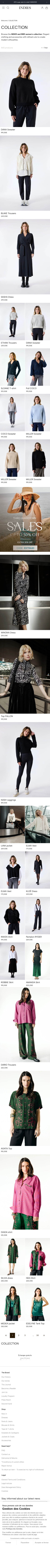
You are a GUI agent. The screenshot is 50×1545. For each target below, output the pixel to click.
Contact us (6, 1454)
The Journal (6, 1385)
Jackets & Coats (8, 1437)
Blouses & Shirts (8, 1425)
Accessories (6, 1440)
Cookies (5, 1491)
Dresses (5, 1417)
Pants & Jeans (7, 1421)
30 (37, 1335)
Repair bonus (7, 1466)
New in (4, 1414)
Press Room (6, 1400)
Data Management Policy (11, 1487)
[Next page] (43, 1335)
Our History (6, 1377)
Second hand (7, 1404)
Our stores (6, 1381)
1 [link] (12, 1335)
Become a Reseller (9, 1388)
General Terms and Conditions (13, 1480)
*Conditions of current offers (13, 1462)
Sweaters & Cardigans (10, 1433)
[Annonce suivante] (46, 2)
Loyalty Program (8, 1396)
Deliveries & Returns (9, 1458)
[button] (3, 8)
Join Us (4, 1392)
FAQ (3, 1450)
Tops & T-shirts (8, 1429)
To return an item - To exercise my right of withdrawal (23, 1470)
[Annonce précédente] (3, 2)
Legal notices (7, 1483)
